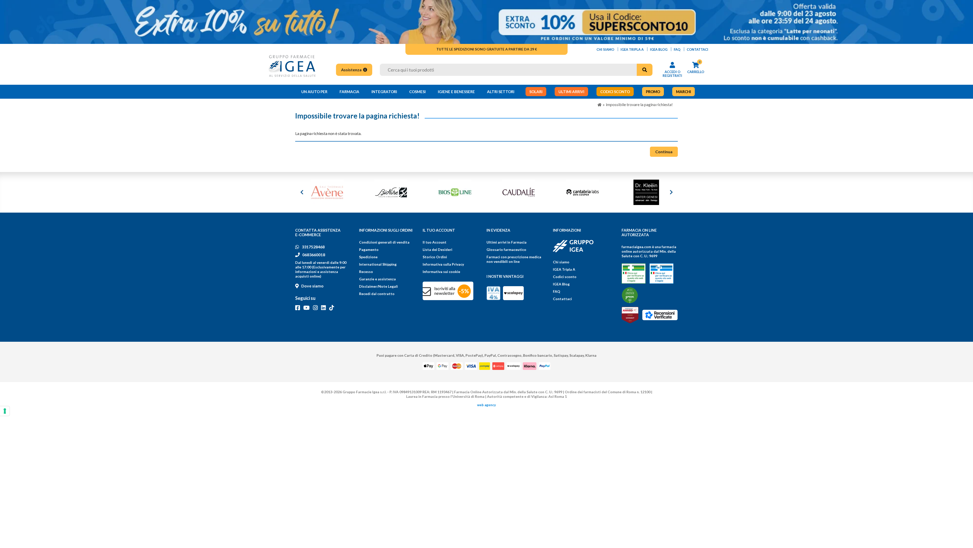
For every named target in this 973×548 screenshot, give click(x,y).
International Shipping (378, 264)
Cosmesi (417, 91)
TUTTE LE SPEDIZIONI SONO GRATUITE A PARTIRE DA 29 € (486, 49)
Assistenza (351, 69)
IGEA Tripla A (564, 269)
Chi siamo (561, 262)
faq (677, 49)
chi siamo (605, 49)
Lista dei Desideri (437, 249)
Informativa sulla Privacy (443, 264)
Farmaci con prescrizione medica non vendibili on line (513, 259)
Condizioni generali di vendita (384, 242)
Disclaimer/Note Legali (378, 286)
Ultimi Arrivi (571, 91)
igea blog (658, 49)
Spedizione (368, 257)
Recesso (366, 271)
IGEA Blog (561, 284)
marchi (683, 91)
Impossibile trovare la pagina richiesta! (639, 104)
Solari (535, 91)
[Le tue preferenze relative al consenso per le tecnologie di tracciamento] (5, 411)
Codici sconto (564, 277)
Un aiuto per (314, 91)
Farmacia (349, 91)
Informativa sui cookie (441, 271)
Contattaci (562, 299)
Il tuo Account (434, 242)
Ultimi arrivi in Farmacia (506, 242)
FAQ (556, 291)
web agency (486, 405)
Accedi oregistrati (672, 74)
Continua (663, 151)
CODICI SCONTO (615, 91)
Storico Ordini (435, 257)
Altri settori (500, 91)
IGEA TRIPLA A (632, 49)
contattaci (697, 49)
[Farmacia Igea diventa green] (630, 295)
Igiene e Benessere (456, 91)
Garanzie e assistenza (377, 279)
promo (653, 91)
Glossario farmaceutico (506, 249)
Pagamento (369, 249)
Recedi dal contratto (377, 294)
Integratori (384, 91)
